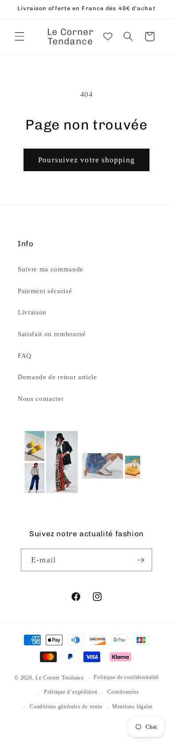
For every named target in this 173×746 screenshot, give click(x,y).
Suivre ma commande (50, 269)
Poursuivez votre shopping (86, 160)
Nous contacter (40, 398)
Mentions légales (132, 706)
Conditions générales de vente (66, 706)
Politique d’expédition (71, 692)
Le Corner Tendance (59, 678)
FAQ (24, 355)
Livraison (32, 312)
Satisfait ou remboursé (52, 334)
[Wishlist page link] (107, 36)
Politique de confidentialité (126, 677)
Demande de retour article (57, 377)
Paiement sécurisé (45, 290)
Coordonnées (123, 692)
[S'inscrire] (140, 560)
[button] (19, 36)
